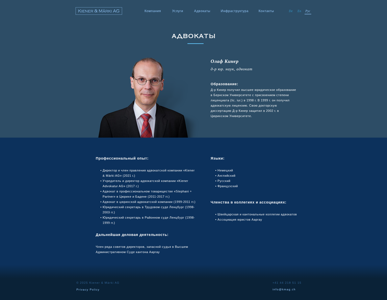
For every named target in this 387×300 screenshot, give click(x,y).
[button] (202, 11)
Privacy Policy (88, 289)
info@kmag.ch (284, 289)
